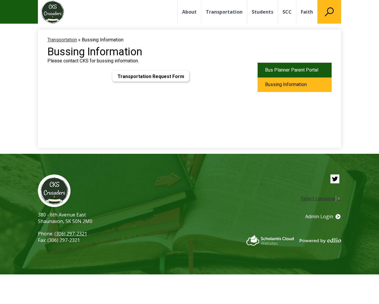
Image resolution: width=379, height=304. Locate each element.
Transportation (62, 40)
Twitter (334, 178)
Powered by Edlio (320, 240)
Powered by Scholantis (270, 240)
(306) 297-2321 (70, 233)
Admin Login (319, 216)
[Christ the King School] (53, 12)
